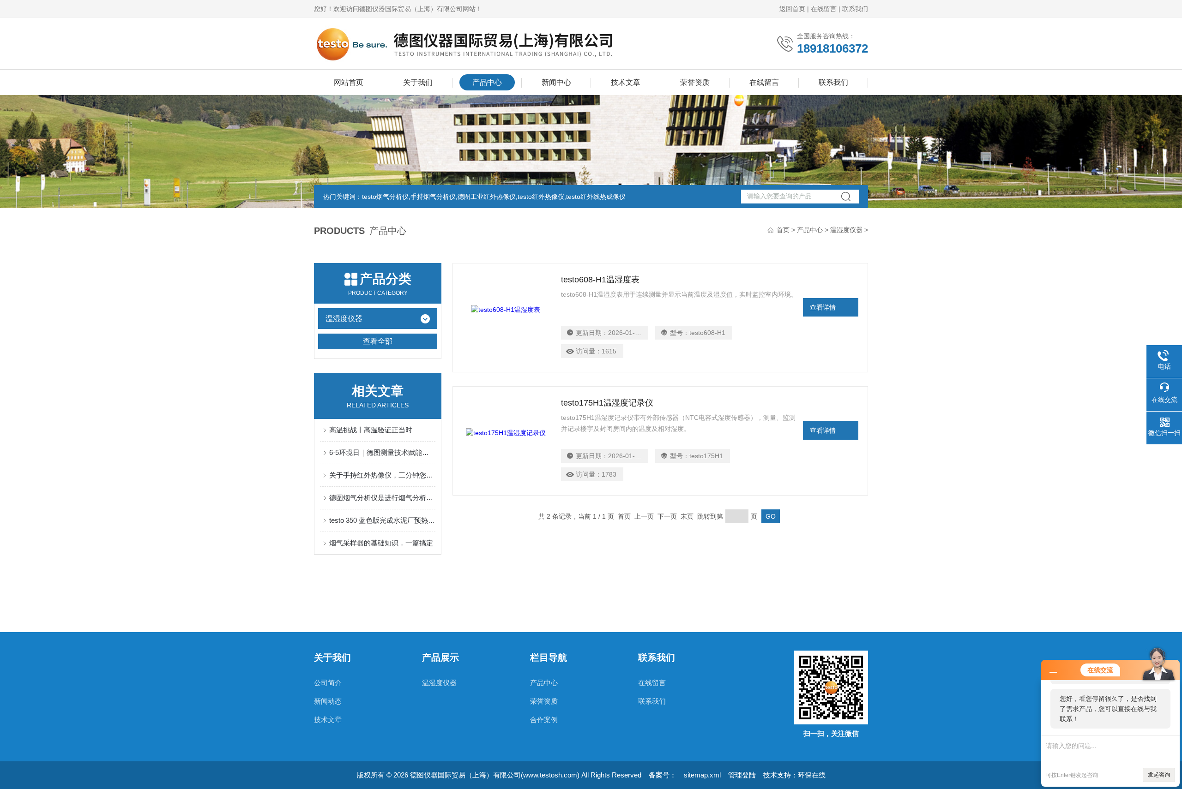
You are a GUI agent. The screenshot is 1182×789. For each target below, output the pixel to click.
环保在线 (812, 775)
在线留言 (824, 8)
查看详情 (823, 307)
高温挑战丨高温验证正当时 (370, 430)
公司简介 (328, 683)
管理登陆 (742, 775)
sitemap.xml (702, 775)
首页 (783, 229)
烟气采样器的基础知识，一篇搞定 (381, 543)
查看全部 (377, 341)
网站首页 (348, 82)
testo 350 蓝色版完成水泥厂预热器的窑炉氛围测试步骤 (382, 520)
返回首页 (792, 8)
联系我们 (855, 8)
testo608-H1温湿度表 (600, 279)
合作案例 (544, 719)
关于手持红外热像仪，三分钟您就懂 (382, 475)
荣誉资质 (695, 82)
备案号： (662, 775)
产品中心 (487, 82)
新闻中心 (556, 82)
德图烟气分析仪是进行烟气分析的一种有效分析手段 (382, 498)
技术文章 (625, 82)
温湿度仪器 (846, 229)
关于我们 (418, 82)
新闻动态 (328, 701)
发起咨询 (1159, 774)
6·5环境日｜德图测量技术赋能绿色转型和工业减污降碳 (382, 452)
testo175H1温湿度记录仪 (607, 402)
